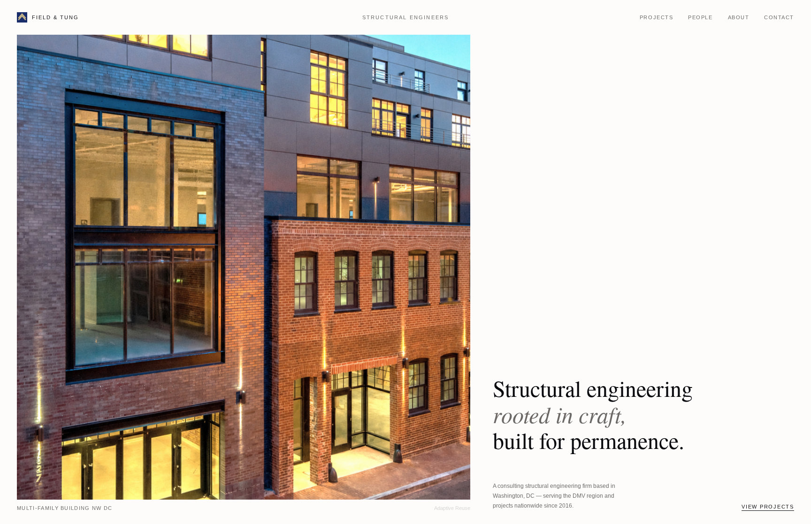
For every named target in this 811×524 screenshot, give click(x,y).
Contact (779, 17)
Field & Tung (55, 17)
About (739, 17)
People (700, 17)
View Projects (768, 506)
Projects (656, 17)
